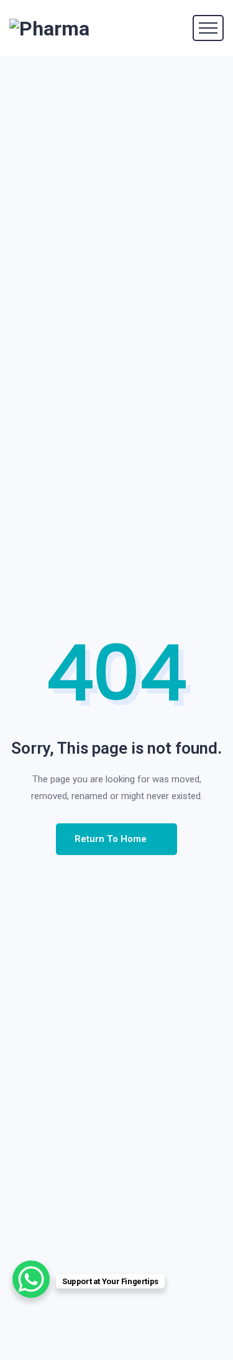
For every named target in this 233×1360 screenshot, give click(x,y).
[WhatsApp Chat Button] (31, 1279)
